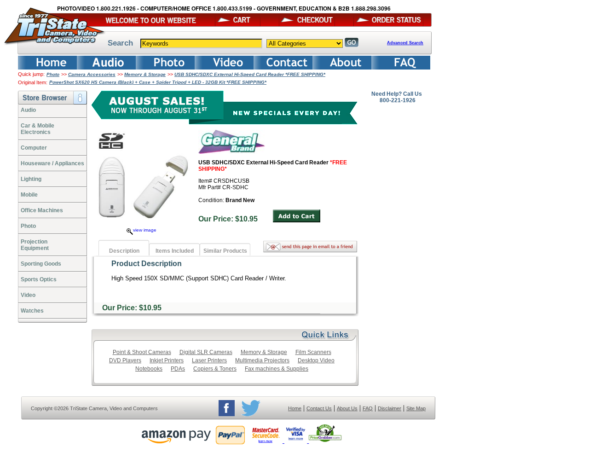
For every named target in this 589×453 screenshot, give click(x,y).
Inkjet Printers (167, 360)
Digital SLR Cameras (205, 352)
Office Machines (42, 210)
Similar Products (225, 251)
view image (144, 229)
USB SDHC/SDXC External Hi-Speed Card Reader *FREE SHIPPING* (249, 74)
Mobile (29, 195)
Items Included (175, 251)
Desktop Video (316, 360)
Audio (28, 110)
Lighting (31, 179)
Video (28, 295)
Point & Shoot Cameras (142, 352)
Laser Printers (209, 360)
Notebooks (148, 369)
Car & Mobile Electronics (37, 128)
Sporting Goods (41, 264)
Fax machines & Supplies (276, 369)
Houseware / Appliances (52, 163)
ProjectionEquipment (35, 244)
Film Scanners (313, 352)
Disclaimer (389, 408)
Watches (32, 311)
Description (124, 251)
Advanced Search (405, 43)
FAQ (368, 408)
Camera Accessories (91, 74)
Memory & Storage (145, 74)
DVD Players (125, 360)
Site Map (416, 408)
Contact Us (319, 408)
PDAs (178, 369)
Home (294, 408)
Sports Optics (39, 279)
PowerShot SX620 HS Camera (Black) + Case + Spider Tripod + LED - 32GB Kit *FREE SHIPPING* (157, 82)
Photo (52, 74)
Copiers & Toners (215, 369)
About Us (347, 408)
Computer (34, 148)
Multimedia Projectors (262, 360)
